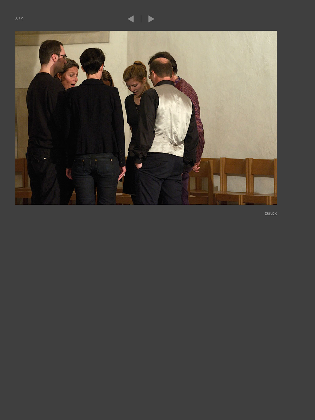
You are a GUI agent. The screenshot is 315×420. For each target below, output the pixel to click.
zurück (271, 213)
